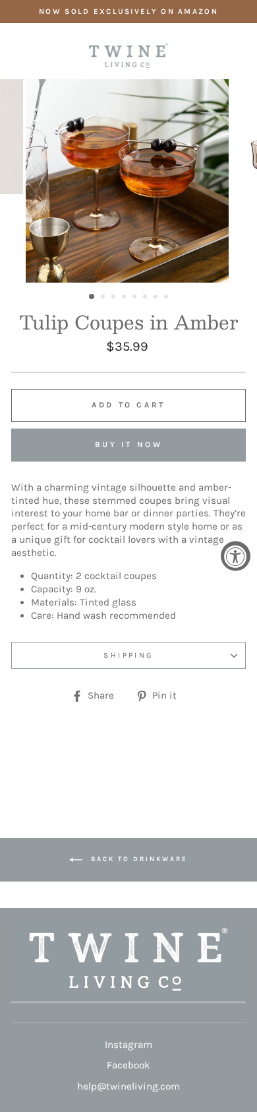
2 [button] (104, 298)
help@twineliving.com (128, 1086)
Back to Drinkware (138, 859)
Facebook (128, 1065)
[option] (128, 12)
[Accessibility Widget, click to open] (235, 556)
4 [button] (125, 298)
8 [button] (167, 298)
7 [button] (157, 298)
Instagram (128, 1045)
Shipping (128, 655)
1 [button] (92, 297)
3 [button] (114, 298)
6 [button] (146, 298)
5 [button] (135, 298)
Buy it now (129, 444)
